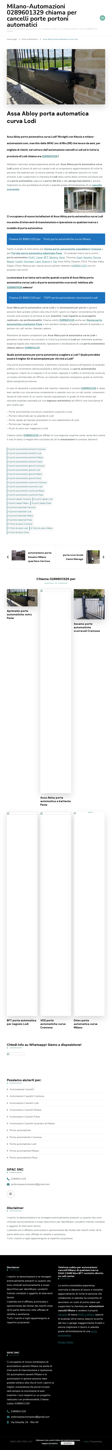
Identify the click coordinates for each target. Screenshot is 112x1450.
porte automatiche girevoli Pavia (25, 478)
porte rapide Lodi (44, 499)
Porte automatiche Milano (24, 1150)
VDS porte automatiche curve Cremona (53, 1024)
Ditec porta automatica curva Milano (85, 1024)
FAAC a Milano (86, 1314)
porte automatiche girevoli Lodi (25, 470)
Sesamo (87, 257)
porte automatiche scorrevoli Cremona (28, 482)
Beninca (53, 257)
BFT (46, 257)
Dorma (97, 257)
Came (39, 257)
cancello (62, 1314)
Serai (62, 257)
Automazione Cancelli (22, 1089)
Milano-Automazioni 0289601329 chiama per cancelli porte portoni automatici (42, 15)
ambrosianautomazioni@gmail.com (30, 1184)
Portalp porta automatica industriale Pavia (36, 253)
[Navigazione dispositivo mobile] (102, 18)
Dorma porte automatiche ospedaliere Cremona (72, 249)
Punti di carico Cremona (21, 524)
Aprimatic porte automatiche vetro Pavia (19, 614)
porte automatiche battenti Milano (26, 457)
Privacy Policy (65, 1342)
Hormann (29, 261)
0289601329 (50, 156)
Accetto (68, 1443)
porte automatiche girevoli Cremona (27, 465)
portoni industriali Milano (21, 515)
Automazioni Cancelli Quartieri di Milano (32, 1123)
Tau (55, 261)
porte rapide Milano (19, 503)
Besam (10, 261)
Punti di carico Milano (43, 528)
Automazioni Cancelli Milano (25, 1110)
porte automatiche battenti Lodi (25, 453)
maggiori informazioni (50, 1443)
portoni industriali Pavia (21, 520)
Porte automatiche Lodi (23, 1144)
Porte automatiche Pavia (23, 1157)
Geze (79, 257)
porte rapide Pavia (42, 503)
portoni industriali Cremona (23, 507)
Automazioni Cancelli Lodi (24, 1103)
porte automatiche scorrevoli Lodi (26, 486)
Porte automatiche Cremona (26, 1137)
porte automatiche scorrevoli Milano (27, 490)
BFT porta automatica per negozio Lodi (21, 1022)
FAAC (32, 257)
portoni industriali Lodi (20, 511)
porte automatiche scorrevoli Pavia (26, 495)
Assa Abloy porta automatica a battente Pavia (55, 801)
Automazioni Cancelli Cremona (27, 1096)
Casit (38, 261)
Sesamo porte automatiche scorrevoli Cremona (87, 627)
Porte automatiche (20, 1130)
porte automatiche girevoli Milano (26, 474)
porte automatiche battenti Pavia (26, 461)
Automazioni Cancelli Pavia (25, 1116)
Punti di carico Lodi (19, 528)
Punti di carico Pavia (19, 532)
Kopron (46, 261)
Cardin (19, 261)
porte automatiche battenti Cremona (27, 449)
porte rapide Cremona (20, 499)
